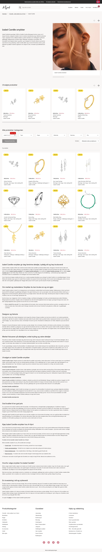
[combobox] (40, 7)
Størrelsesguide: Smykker (75, 533)
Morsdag (37, 520)
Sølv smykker (38, 531)
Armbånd (4, 520)
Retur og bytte (72, 522)
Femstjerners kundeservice (64, 1)
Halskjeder (4, 522)
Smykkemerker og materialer (76, 524)
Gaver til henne (39, 533)
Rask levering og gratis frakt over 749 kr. (34, 1)
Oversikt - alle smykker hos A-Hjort (10, 513)
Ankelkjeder (5, 524)
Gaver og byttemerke (74, 520)
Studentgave (38, 522)
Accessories (5, 529)
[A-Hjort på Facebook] (44, 542)
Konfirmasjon (38, 517)
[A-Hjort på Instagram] (48, 542)
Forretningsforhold (73, 526)
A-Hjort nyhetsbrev (73, 513)
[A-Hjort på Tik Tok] (58, 542)
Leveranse (71, 515)
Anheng (4, 526)
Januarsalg (38, 513)
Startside (4, 13)
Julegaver (37, 526)
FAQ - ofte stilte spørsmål (75, 529)
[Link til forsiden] (6, 7)
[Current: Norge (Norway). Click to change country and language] (98, 2)
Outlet (3, 531)
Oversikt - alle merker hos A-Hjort (17, 13)
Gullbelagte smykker (40, 529)
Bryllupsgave (38, 535)
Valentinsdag (38, 515)
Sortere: (77, 141)
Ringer (3, 517)
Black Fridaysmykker (40, 524)
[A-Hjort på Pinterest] (53, 542)
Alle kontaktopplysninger (51, 550)
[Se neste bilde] (98, 20)
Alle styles (4, 533)
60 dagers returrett (50, 1)
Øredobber (5, 515)
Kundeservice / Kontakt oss (75, 531)
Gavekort (71, 517)
